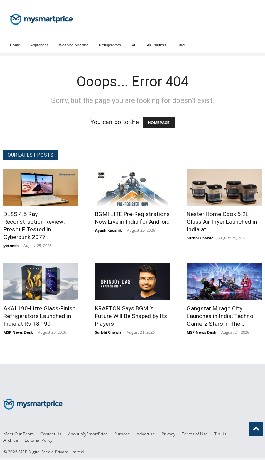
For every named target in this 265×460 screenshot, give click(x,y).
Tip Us (220, 434)
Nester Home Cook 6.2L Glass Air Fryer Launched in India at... (222, 222)
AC (134, 45)
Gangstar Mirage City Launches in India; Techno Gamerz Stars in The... (220, 316)
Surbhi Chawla (200, 237)
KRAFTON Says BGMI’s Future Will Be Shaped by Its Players (131, 316)
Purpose (122, 434)
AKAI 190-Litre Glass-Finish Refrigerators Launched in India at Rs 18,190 (39, 316)
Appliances (39, 45)
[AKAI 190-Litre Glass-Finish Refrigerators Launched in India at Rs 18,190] (40, 281)
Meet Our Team (18, 434)
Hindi (181, 45)
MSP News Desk (18, 332)
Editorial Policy (38, 440)
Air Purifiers (156, 45)
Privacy (168, 434)
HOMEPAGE (159, 122)
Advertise (146, 434)
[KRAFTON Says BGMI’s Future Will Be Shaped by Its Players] (132, 281)
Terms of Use (195, 434)
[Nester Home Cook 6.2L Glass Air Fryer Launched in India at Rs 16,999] (224, 187)
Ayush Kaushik (108, 230)
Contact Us (50, 434)
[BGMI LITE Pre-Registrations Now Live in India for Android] (132, 187)
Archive (10, 440)
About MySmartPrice (88, 434)
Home (15, 45)
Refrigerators (110, 45)
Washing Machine (74, 45)
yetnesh (11, 245)
